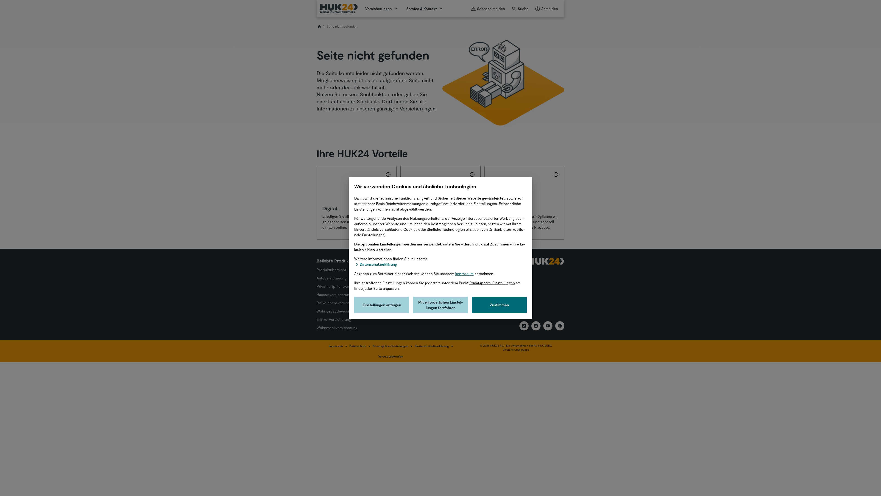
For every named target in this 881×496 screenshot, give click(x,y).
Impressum (464, 273)
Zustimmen (499, 305)
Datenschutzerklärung (378, 264)
